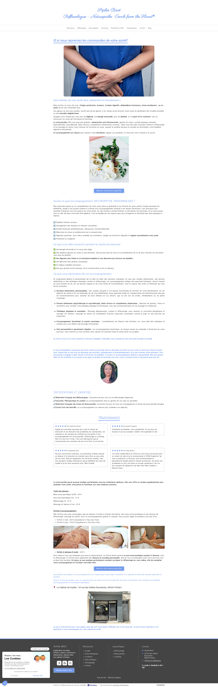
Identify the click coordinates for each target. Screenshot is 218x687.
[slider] (104, 94)
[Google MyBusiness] (64, 663)
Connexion (161, 685)
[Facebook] (59, 663)
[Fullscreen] (138, 94)
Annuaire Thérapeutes (121, 685)
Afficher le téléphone (152, 661)
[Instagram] (70, 663)
